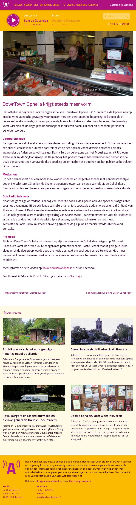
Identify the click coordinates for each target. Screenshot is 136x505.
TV (63, 5)
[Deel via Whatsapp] (106, 89)
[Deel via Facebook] (112, 89)
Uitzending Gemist (50, 5)
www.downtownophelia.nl (58, 268)
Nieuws (19, 5)
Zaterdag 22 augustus (121, 5)
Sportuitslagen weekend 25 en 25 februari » (109, 292)
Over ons (81, 5)
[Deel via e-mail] (125, 89)
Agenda (28, 5)
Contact (93, 5)
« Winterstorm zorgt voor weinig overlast (24, 292)
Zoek (127, 16)
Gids (36, 5)
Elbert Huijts (75, 276)
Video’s (71, 5)
